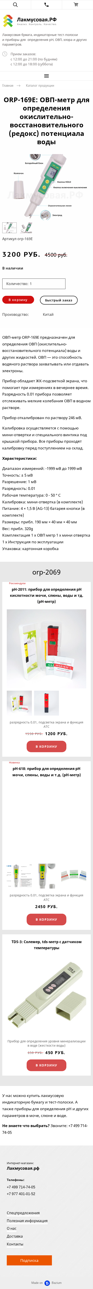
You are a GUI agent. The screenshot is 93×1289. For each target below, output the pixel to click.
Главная (7, 85)
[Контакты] (46, 4)
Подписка (29, 1260)
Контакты (15, 1244)
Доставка (15, 1236)
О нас (11, 1228)
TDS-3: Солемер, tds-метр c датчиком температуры (47, 944)
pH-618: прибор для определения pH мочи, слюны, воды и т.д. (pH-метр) (46, 771)
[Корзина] (77, 4)
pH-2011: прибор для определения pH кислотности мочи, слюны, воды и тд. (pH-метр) (46, 595)
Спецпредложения (23, 1212)
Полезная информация (27, 1220)
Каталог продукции (40, 85)
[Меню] (46, 75)
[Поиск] (15, 4)
